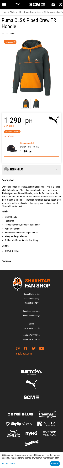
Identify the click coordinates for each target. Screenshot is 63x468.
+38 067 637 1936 (31, 335)
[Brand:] (53, 121)
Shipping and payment (31, 311)
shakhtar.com (24, 353)
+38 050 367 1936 (31, 339)
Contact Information (32, 294)
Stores (31, 324)
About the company (31, 298)
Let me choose (9, 463)
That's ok (55, 463)
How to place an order (31, 328)
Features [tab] (6, 261)
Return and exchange (31, 316)
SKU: (3, 33)
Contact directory (31, 303)
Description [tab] (8, 180)
